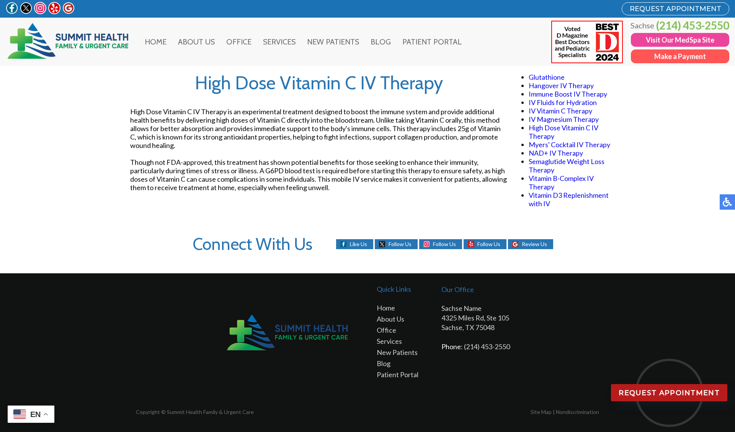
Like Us (358, 244)
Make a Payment (680, 56)
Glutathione (547, 77)
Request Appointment (669, 393)
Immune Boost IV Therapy (568, 94)
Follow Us (400, 244)
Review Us (534, 244)
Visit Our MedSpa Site (680, 40)
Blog (381, 41)
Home (156, 41)
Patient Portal (432, 41)
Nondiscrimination (577, 412)
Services (279, 41)
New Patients (333, 41)
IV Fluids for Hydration (563, 102)
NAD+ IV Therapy (556, 153)
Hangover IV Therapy (561, 85)
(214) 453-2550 (692, 25)
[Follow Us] (26, 11)
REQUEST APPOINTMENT (675, 9)
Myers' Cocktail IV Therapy (569, 144)
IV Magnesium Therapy (564, 119)
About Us (196, 41)
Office (239, 41)
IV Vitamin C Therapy (560, 111)
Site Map (541, 412)
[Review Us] (68, 11)
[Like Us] (12, 11)
